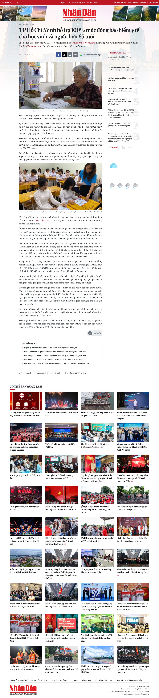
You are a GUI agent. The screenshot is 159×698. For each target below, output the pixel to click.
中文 (68, 2)
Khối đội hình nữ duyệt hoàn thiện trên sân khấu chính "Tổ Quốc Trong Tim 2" (133, 571)
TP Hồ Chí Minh (26, 24)
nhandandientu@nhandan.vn (138, 694)
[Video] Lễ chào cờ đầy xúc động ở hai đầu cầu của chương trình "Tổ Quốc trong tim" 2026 (132, 478)
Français (75, 2)
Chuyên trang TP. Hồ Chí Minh (76, 373)
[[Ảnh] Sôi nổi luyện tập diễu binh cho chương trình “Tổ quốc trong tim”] (61, 592)
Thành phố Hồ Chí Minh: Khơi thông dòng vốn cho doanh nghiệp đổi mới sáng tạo (132, 415)
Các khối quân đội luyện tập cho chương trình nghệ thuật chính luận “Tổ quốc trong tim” (61, 669)
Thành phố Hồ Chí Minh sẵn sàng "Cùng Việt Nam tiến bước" (59, 477)
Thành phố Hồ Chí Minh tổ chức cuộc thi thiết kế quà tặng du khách (25, 605)
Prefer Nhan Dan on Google (92, 55)
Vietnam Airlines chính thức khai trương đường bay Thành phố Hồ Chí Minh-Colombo (132, 447)
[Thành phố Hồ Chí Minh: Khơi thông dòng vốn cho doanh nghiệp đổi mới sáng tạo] (133, 401)
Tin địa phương (133, 2)
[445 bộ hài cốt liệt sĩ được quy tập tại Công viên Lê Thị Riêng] (133, 495)
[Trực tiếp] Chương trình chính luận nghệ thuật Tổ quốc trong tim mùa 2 (120, 90)
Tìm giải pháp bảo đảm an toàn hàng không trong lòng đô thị (96, 571)
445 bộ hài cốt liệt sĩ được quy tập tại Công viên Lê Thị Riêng (132, 508)
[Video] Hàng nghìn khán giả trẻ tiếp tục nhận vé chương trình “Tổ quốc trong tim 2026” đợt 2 (60, 541)
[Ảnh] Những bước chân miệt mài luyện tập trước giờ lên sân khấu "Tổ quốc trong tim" (133, 669)
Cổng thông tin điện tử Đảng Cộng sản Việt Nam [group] (28, 680)
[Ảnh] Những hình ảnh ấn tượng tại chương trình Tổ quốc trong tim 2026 (60, 508)
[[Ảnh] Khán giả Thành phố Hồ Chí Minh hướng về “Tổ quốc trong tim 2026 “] (97, 495)
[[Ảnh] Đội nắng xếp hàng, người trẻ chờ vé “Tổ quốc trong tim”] (97, 526)
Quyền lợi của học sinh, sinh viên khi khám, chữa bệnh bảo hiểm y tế (50, 348)
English (62, 2)
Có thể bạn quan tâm (26, 386)
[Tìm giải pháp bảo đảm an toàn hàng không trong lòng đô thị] (97, 558)
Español (89, 2)
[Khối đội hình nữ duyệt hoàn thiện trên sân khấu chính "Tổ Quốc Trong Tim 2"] (133, 558)
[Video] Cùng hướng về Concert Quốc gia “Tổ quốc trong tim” (120, 124)
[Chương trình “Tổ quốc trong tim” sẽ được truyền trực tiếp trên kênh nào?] (26, 401)
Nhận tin (143, 2)
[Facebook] (58, 54)
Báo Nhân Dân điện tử (79, 15)
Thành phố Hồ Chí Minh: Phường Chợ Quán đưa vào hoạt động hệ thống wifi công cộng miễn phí (96, 606)
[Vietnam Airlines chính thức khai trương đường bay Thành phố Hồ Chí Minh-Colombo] (133, 432)
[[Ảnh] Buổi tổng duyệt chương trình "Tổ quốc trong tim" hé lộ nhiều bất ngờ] (26, 526)
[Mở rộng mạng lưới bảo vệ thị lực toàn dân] (26, 464)
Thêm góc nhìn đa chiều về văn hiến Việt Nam (60, 445)
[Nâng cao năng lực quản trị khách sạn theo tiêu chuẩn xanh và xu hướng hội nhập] (133, 623)
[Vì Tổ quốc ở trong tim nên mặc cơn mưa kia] (26, 495)
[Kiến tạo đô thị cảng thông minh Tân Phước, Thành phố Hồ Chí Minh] (26, 558)
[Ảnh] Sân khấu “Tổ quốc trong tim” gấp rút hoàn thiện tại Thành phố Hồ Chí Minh (96, 669)
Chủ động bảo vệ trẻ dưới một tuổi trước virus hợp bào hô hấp (95, 445)
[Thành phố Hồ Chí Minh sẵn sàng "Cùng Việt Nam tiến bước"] (61, 464)
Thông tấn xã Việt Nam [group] (82, 680)
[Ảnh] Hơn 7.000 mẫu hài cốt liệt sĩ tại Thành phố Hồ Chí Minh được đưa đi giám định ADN (132, 606)
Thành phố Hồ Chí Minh (83, 42)
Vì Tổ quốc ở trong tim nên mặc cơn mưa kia (24, 508)
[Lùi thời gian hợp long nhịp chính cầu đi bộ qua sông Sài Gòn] (97, 401)
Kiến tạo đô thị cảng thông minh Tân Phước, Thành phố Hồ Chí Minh (25, 571)
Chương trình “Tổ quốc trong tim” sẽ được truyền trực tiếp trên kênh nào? (119, 101)
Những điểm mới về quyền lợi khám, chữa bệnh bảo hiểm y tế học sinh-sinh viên (55, 352)
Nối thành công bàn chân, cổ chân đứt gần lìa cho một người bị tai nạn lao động (96, 638)
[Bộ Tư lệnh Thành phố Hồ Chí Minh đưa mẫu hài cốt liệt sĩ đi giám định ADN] (26, 623)
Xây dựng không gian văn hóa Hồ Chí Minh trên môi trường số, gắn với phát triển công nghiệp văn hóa (96, 478)
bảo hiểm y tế (34, 45)
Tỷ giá (123, 147)
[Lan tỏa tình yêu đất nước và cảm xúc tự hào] (61, 401)
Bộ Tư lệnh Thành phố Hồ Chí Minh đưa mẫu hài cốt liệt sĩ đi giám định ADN (24, 638)
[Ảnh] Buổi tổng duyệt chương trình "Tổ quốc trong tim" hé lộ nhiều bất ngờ (24, 541)
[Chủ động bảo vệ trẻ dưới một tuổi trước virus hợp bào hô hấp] (97, 432)
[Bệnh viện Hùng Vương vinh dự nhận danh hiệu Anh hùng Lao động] (133, 526)
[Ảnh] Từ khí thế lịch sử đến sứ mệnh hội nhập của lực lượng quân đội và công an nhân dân (25, 447)
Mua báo (117, 2)
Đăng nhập (155, 2)
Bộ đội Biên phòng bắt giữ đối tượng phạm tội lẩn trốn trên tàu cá (25, 668)
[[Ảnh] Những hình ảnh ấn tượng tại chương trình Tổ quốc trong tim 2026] (61, 495)
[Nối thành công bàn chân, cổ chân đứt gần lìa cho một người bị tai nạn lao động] (97, 623)
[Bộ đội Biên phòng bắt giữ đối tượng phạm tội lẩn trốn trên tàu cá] (26, 655)
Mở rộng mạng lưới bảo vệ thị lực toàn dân (121, 79)
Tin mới (123, 2)
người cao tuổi (41, 373)
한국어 (96, 2)
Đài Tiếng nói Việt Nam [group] (104, 680)
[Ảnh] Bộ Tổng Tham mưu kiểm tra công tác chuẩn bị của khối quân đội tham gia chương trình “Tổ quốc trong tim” (61, 573)
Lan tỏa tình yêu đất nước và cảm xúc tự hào (119, 58)
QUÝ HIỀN (97, 333)
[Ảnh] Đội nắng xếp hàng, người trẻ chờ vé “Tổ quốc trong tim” (97, 539)
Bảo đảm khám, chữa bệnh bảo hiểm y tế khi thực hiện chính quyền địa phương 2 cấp (57, 363)
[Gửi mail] (69, 54)
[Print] (75, 54)
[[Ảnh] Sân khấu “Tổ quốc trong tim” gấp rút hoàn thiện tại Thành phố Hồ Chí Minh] (97, 655)
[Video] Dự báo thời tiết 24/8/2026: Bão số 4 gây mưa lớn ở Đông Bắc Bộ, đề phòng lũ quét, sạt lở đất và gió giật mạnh (121, 113)
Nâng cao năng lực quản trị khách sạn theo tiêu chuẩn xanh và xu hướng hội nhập (132, 638)
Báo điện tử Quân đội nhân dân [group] (129, 680)
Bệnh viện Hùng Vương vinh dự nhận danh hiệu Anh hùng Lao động (132, 539)
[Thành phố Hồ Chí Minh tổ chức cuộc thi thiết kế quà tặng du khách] (26, 592)
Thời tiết (114, 147)
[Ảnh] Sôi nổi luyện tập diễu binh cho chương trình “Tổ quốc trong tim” (60, 605)
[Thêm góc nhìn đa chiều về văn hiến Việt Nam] (61, 432)
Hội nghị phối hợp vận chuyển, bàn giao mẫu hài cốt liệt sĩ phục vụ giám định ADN (60, 638)
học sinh (28, 373)
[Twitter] (64, 54)
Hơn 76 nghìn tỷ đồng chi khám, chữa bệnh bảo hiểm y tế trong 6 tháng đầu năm (55, 356)
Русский (82, 2)
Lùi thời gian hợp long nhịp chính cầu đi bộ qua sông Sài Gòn (121, 68)
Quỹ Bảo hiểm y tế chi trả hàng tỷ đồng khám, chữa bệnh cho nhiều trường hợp (54, 359)
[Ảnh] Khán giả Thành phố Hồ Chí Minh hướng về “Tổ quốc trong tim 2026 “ (95, 509)
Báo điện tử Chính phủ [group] (60, 680)
